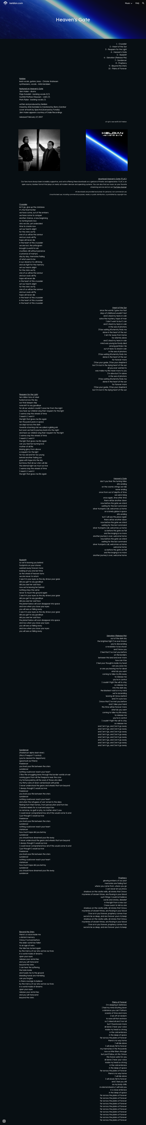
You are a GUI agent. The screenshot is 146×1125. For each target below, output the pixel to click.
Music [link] (127, 3)
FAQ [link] (137, 3)
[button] (143, 3)
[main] (73, 19)
